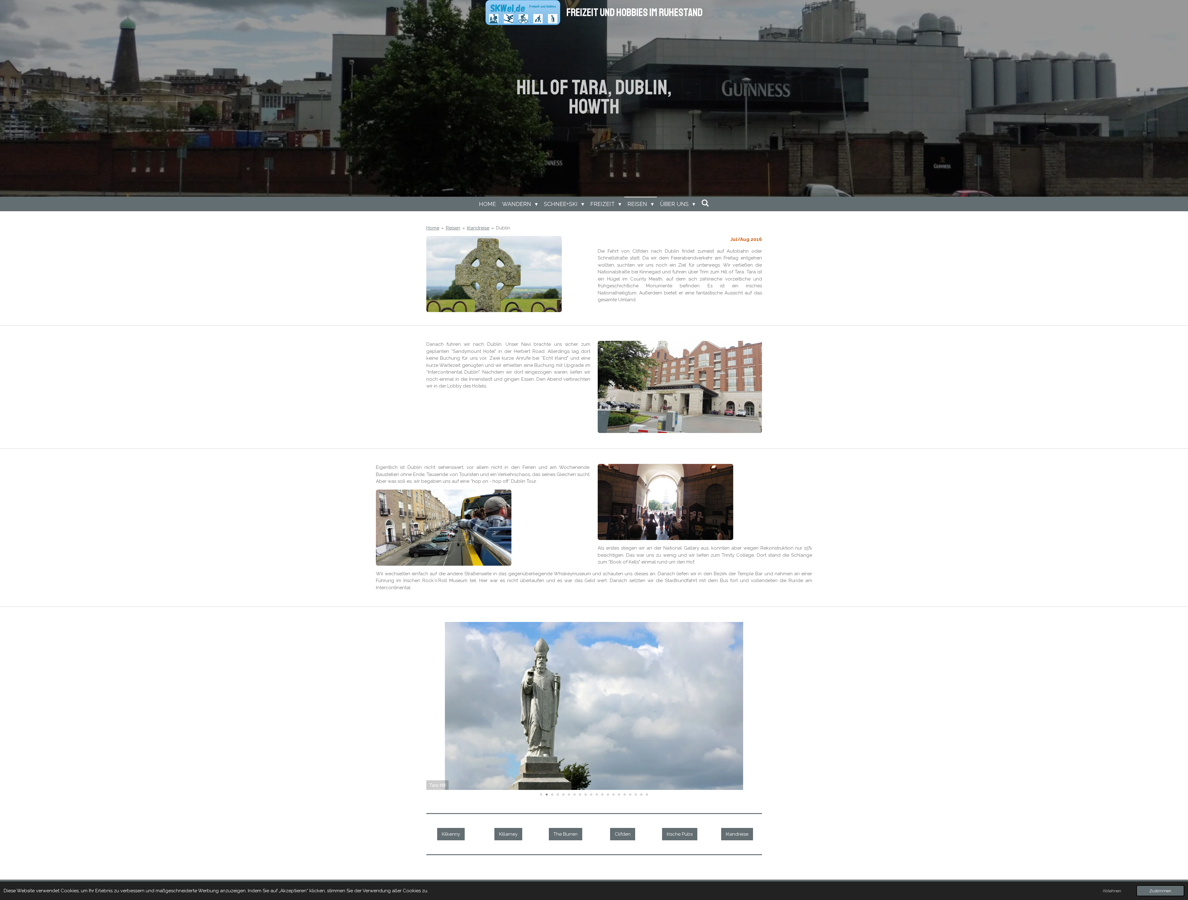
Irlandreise (478, 228)
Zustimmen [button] (1160, 890)
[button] (756, 627)
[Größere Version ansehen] (494, 274)
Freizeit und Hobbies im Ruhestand (634, 12)
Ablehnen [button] (1112, 890)
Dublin (503, 228)
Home (432, 228)
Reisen (453, 228)
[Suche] (705, 203)
